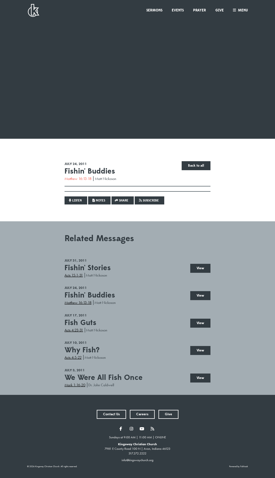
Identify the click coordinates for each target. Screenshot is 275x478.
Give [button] (168, 414)
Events (178, 10)
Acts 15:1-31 (74, 275)
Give (219, 10)
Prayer (199, 10)
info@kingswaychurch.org (137, 460)
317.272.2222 (137, 453)
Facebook (121, 428)
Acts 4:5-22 (73, 357)
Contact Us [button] (111, 414)
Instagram (132, 428)
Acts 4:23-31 (74, 330)
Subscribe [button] (151, 200)
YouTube (142, 428)
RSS (153, 428)
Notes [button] (100, 200)
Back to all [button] (196, 165)
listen (77, 200)
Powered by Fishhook (238, 466)
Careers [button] (142, 414)
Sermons (154, 10)
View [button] (200, 268)
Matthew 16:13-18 (78, 178)
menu (243, 10)
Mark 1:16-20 (75, 385)
